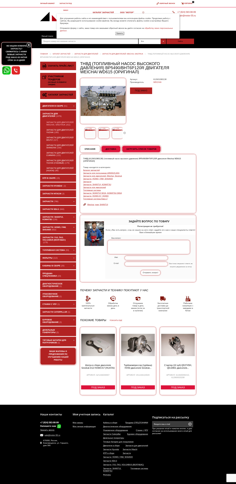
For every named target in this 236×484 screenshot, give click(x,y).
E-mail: (116, 263)
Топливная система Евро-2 (95, 199)
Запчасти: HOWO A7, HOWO (96, 196)
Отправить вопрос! (150, 273)
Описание (90, 149)
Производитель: (137, 82)
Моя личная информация (84, 426)
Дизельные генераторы (113, 438)
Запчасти (87, 182)
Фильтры (107, 475)
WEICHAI (157, 82)
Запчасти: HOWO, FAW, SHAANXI (98, 179)
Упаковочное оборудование (115, 430)
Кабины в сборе (110, 423)
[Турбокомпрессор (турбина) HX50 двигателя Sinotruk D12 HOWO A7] (138, 345)
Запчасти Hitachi (130, 449)
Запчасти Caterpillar (112, 434)
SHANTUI (104, 204)
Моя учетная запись (87, 414)
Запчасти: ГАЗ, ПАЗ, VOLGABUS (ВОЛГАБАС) (123, 465)
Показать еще (116, 320)
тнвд (97, 204)
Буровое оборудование (137, 434)
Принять (119, 33)
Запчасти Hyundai (111, 449)
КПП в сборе (108, 453)
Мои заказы (78, 423)
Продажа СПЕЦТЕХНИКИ (136, 423)
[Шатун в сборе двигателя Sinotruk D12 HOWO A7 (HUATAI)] (98, 345)
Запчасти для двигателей (94, 187)
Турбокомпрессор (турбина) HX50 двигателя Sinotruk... (138, 366)
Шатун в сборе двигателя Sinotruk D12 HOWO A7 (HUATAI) (98, 366)
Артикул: (134, 79)
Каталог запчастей (91, 170)
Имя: (116, 257)
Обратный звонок (167, 3)
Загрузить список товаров (141, 149)
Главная (44, 54)
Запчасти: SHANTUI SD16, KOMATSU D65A (102, 193)
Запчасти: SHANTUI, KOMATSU (97, 184)
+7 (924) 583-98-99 (49, 422)
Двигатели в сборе (111, 445)
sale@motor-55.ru (52, 435)
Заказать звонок (47, 430)
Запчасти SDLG (110, 461)
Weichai (90, 204)
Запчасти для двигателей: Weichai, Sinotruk (102, 176)
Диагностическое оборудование (117, 426)
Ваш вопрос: (116, 238)
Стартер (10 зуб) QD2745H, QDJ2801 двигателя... (178, 366)
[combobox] (152, 41)
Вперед (124, 132)
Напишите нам (48, 426)
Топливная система (92, 190)
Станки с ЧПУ (142, 430)
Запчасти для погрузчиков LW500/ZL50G (101, 173)
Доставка (111, 149)
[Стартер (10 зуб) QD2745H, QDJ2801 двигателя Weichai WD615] (178, 345)
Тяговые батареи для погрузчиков (118, 442)
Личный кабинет (47, 3)
